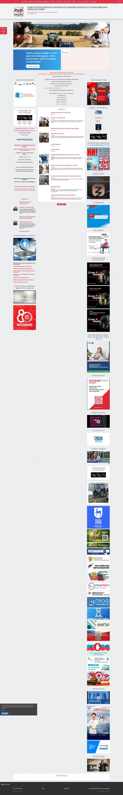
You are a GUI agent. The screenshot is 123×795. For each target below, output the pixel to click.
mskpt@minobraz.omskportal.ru (54, 88)
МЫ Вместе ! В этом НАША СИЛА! (26, 207)
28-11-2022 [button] (53, 188)
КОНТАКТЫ (86, 1)
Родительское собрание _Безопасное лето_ (61, 112)
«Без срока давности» (24, 231)
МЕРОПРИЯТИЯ (59, 1)
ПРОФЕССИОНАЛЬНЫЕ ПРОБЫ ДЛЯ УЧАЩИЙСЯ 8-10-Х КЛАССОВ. (64, 165)
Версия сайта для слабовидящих (3, 31)
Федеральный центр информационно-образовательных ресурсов (24, 274)
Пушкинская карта (55, 149)
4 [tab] (98, 501)
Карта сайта (66, 788)
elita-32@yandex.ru (63, 104)
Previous (88, 93)
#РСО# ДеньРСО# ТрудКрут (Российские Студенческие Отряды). (65, 154)
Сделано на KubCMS (17, 791)
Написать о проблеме (33, 66)
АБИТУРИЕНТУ (67, 1)
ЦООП (81, 1)
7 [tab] (104, 501)
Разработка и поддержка (104, 791)
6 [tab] (102, 501)
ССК (78, 1)
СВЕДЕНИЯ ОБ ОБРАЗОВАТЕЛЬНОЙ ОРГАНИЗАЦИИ (38, 1)
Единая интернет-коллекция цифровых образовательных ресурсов (24, 271)
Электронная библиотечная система (20, 282)
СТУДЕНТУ (74, 1)
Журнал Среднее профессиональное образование (23, 280)
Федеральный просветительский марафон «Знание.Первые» (65, 128)
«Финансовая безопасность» (26, 222)
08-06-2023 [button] (53, 114)
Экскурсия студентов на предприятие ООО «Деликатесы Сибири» (66, 176)
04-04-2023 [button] (53, 130)
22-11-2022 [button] (53, 197)
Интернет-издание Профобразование (21, 277)
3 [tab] (96, 501)
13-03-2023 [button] (53, 146)
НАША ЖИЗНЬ (93, 1)
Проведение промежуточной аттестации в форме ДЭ (63, 195)
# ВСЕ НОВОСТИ (61, 204)
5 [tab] (100, 501)
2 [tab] (99, 103)
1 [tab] (97, 103)
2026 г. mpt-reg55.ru (17, 788)
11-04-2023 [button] (53, 119)
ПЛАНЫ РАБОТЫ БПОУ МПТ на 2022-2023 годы (24, 128)
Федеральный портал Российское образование (22, 268)
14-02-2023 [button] (53, 167)
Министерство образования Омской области (22, 266)
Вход (43, 788)
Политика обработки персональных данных (99, 788)
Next (108, 93)
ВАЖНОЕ (53, 1)
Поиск (119, 1)
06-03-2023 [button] (53, 151)
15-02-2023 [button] (53, 156)
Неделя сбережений (55, 187)
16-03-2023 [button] (53, 135)
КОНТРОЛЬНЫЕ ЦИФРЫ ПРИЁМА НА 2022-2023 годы (24, 130)
